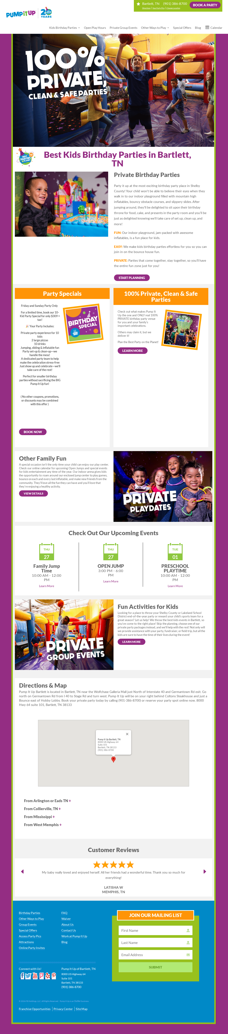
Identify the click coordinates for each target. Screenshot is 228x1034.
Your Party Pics (158, 8)
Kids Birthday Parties (63, 27)
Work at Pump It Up (74, 936)
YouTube (35, 976)
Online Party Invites (32, 948)
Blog (198, 27)
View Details (33, 493)
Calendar (216, 27)
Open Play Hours (95, 27)
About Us (67, 924)
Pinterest (53, 976)
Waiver (66, 918)
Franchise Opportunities (35, 1009)
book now (33, 432)
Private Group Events (123, 27)
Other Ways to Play (153, 27)
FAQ (64, 913)
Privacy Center (63, 1009)
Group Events (28, 924)
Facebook (22, 976)
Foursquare (41, 976)
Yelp (47, 976)
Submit (155, 967)
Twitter (28, 976)
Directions (146, 8)
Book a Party (205, 5)
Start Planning (132, 278)
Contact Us (68, 930)
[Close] (127, 734)
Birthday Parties (29, 913)
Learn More (132, 351)
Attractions (26, 942)
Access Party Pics (30, 936)
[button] (113, 760)
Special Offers (182, 27)
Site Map (81, 1009)
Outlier (77, 1001)
